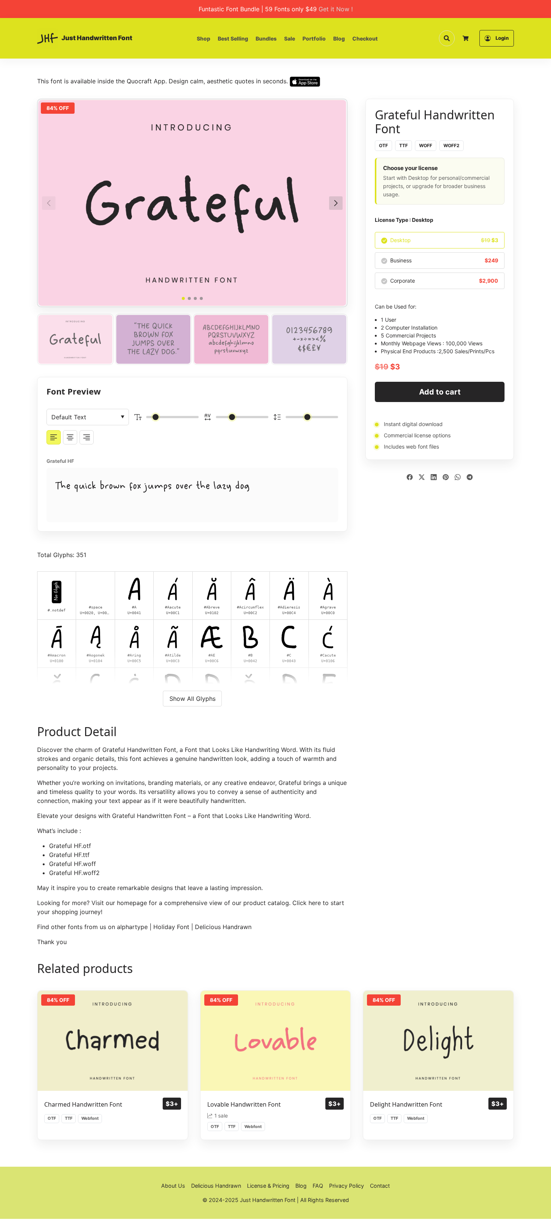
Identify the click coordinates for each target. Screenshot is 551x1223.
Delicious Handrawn (223, 927)
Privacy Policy (346, 1185)
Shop (203, 38)
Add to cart (440, 391)
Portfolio (314, 38)
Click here (306, 903)
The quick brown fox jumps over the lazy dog (152, 486)
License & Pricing (268, 1185)
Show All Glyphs (192, 698)
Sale (289, 38)
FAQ (318, 1185)
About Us (173, 1185)
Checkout (365, 38)
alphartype (132, 927)
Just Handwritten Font (96, 38)
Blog (339, 38)
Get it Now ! (336, 9)
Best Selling (233, 38)
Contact (380, 1185)
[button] (336, 203)
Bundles (266, 38)
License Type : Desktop (404, 220)
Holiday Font (171, 927)
